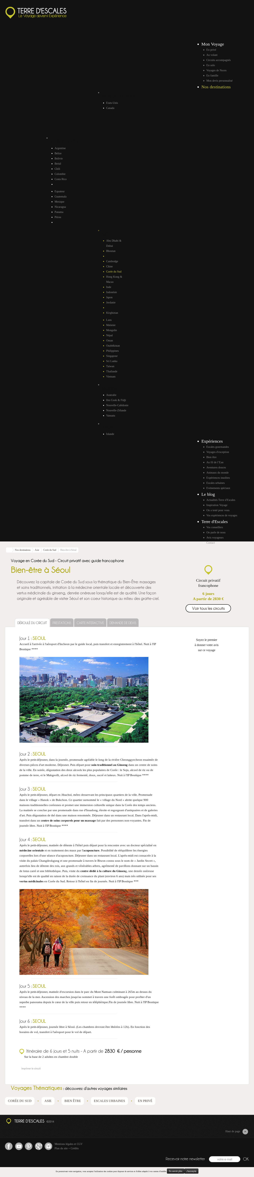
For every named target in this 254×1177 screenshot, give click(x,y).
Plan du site (61, 1148)
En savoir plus (175, 1171)
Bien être (72, 1101)
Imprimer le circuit (30, 1068)
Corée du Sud (20, 1101)
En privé (145, 1101)
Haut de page (232, 1131)
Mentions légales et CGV (69, 1144)
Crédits (75, 1148)
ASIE (48, 1101)
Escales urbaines (109, 1101)
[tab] (32, 622)
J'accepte (191, 1171)
